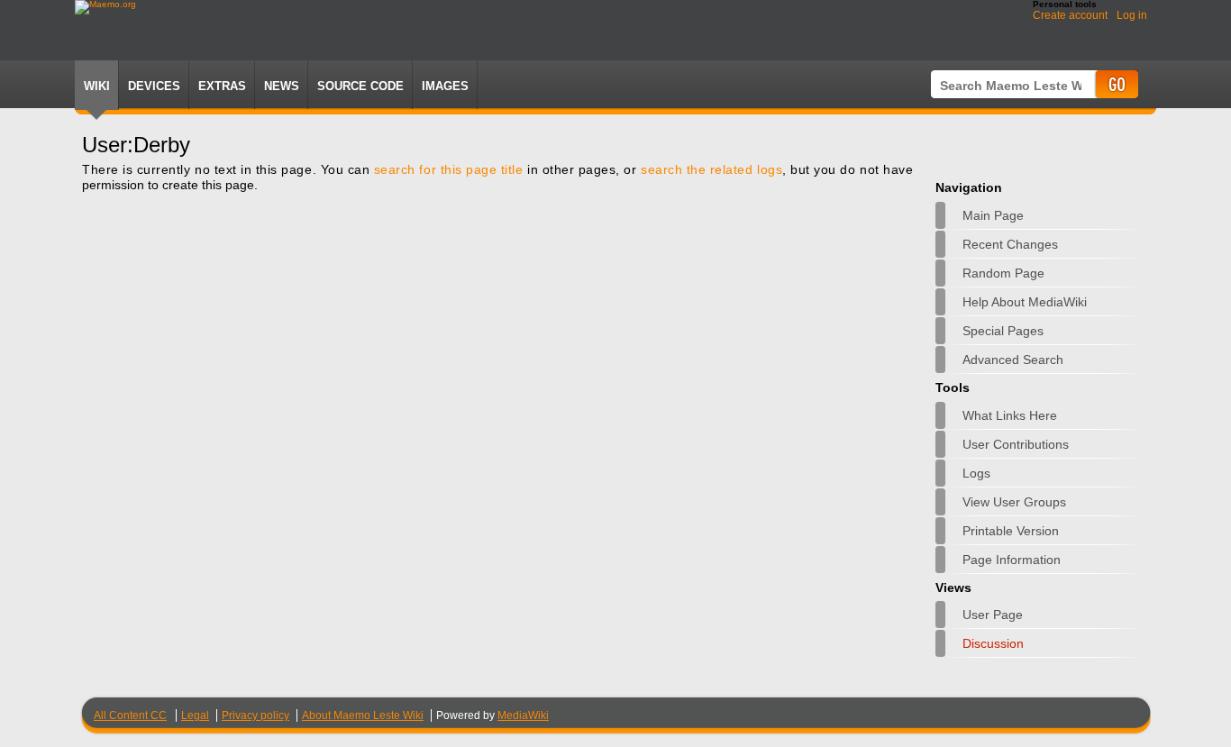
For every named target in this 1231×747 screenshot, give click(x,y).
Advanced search (1012, 359)
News (281, 86)
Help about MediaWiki (1024, 302)
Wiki (97, 86)
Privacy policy (255, 715)
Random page (1003, 273)
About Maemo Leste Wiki (363, 715)
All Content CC (130, 715)
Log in (1132, 15)
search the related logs (711, 169)
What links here (1009, 415)
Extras (222, 86)
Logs (976, 473)
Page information (1011, 559)
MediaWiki (523, 715)
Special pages (1003, 330)
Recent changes (1010, 244)
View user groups (1014, 502)
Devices (154, 86)
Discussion (993, 643)
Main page (993, 215)
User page (992, 614)
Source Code (360, 86)
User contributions (1015, 444)
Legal (195, 715)
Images (445, 86)
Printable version (1010, 531)
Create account (1070, 15)
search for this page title (449, 169)
